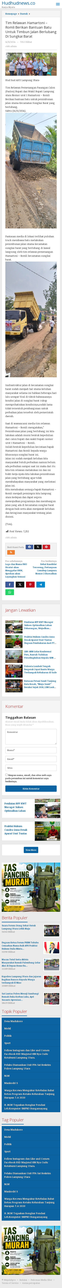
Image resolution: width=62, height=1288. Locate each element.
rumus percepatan (31, 1283)
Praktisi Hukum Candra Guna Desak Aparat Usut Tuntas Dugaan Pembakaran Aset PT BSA (16, 833)
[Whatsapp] (9, 592)
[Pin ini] (30, 585)
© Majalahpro (9, 1279)
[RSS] (11, 552)
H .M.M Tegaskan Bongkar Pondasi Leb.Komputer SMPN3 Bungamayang (26, 1106)
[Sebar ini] (9, 585)
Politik (8, 1035)
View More (31, 850)
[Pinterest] (46, 547)
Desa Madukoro (13, 1021)
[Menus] (57, 4)
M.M (6, 1075)
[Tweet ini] (20, 585)
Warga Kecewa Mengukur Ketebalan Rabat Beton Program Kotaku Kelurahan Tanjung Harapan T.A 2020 (29, 1094)
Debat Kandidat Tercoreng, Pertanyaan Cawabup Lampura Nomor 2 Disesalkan (45, 567)
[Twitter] (38, 547)
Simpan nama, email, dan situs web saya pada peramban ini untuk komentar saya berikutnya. (28, 778)
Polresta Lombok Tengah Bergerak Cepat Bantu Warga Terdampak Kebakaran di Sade (40, 669)
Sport (7, 1043)
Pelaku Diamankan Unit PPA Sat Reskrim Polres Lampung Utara (27, 1066)
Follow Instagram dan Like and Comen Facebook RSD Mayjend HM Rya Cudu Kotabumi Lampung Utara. (26, 1054)
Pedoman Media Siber (41, 1279)
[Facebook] (29, 547)
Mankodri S (11, 1083)
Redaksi (23, 1279)
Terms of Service (10, 1283)
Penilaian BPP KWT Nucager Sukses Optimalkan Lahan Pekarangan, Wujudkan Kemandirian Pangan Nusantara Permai (38, 628)
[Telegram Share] (40, 585)
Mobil (7, 1028)
